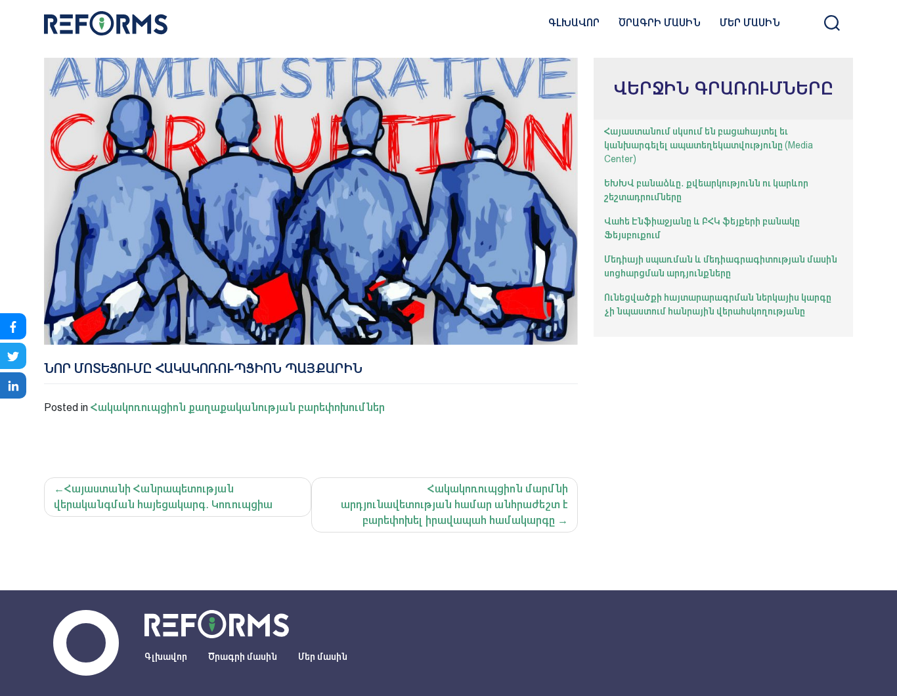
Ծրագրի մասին (660, 23)
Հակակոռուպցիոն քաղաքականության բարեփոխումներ (238, 407)
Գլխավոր (574, 23)
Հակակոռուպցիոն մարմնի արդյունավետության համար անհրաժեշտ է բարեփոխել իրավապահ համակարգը (454, 504)
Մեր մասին (750, 23)
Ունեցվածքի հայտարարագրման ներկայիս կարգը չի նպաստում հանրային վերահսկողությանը (717, 304)
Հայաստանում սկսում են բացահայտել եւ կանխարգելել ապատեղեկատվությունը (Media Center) (708, 145)
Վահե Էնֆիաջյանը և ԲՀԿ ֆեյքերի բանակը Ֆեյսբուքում (702, 228)
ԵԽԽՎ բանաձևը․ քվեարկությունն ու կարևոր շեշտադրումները (706, 190)
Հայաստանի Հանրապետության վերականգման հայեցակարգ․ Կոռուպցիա (163, 497)
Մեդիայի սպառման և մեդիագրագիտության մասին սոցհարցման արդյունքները (720, 266)
